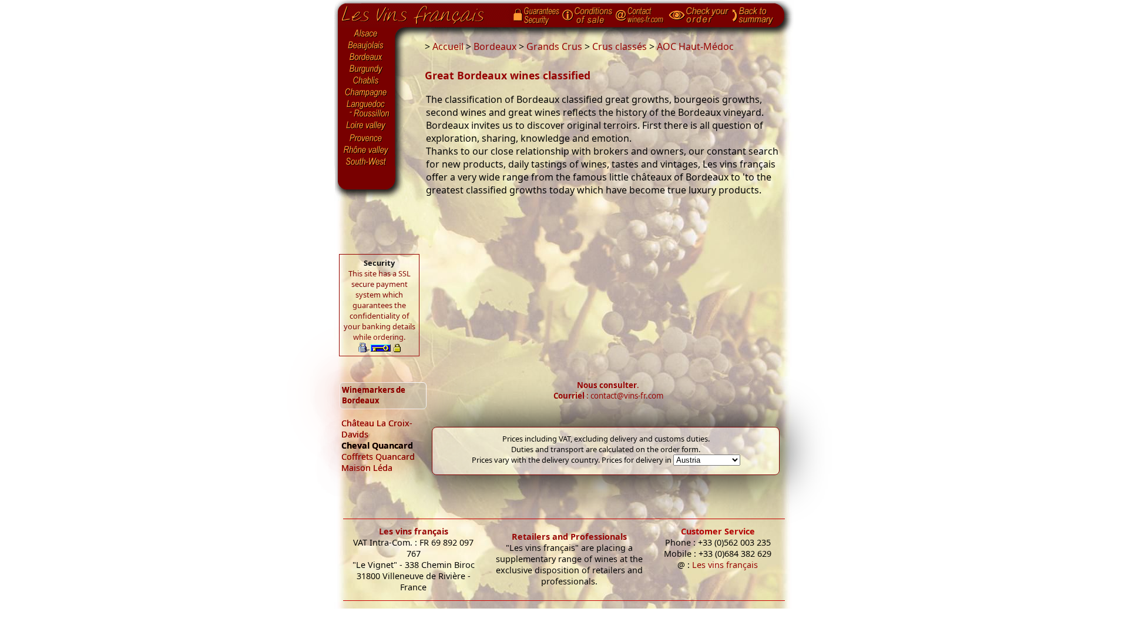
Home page (421, 12)
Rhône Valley (366, 150)
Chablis (366, 81)
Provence (366, 138)
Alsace (366, 33)
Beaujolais (366, 45)
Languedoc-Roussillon (366, 109)
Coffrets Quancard (378, 456)
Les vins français (413, 531)
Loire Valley (366, 125)
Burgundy (366, 69)
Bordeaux (366, 57)
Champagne (366, 93)
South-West (366, 160)
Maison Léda (366, 467)
